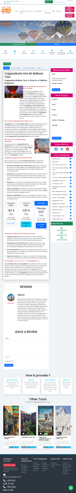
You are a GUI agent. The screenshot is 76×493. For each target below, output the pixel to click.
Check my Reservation (47, 2)
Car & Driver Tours (61, 183)
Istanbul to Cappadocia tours (61, 207)
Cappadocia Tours (61, 200)
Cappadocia (24, 467)
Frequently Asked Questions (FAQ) (55, 464)
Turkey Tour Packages (61, 197)
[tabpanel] (11, 426)
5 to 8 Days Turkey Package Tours (61, 168)
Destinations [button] (39, 11)
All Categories (48, 12)
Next (72, 426)
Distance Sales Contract (67, 467)
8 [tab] (42, 449)
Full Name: (55, 99)
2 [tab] (29, 449)
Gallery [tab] (39, 68)
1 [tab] (26, 449)
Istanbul (23, 465)
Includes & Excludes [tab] (28, 68)
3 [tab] (31, 449)
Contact (58, 11)
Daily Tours (61, 162)
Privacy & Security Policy (67, 464)
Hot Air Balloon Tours (61, 216)
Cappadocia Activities (61, 204)
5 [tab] (35, 449)
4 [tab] (33, 449)
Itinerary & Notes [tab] (16, 68)
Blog (53, 11)
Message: (54, 125)
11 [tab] (49, 449)
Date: (53, 74)
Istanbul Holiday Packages (61, 194)
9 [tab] (44, 449)
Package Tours (22, 12)
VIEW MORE (15, 447)
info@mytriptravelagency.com (60, 2)
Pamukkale (24, 470)
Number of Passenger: (58, 120)
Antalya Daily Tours (61, 219)
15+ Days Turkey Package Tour (61, 177)
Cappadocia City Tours (61, 180)
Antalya (23, 472)
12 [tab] (51, 449)
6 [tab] (38, 449)
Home (17, 11)
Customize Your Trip (70, 15)
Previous (4, 426)
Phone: (54, 110)
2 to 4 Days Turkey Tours (61, 165)
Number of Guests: (57, 83)
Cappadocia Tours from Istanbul (61, 187)
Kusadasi (23, 469)
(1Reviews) (22, 44)
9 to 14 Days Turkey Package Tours (61, 173)
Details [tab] (6, 68)
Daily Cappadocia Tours (69, 9)
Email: (53, 104)
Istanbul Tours (61, 213)
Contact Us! (26, 224)
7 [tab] (40, 449)
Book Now (7, 64)
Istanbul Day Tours (61, 210)
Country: (54, 115)
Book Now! (11, 223)
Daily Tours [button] (29, 11)
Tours (30, 32)
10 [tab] (46, 449)
